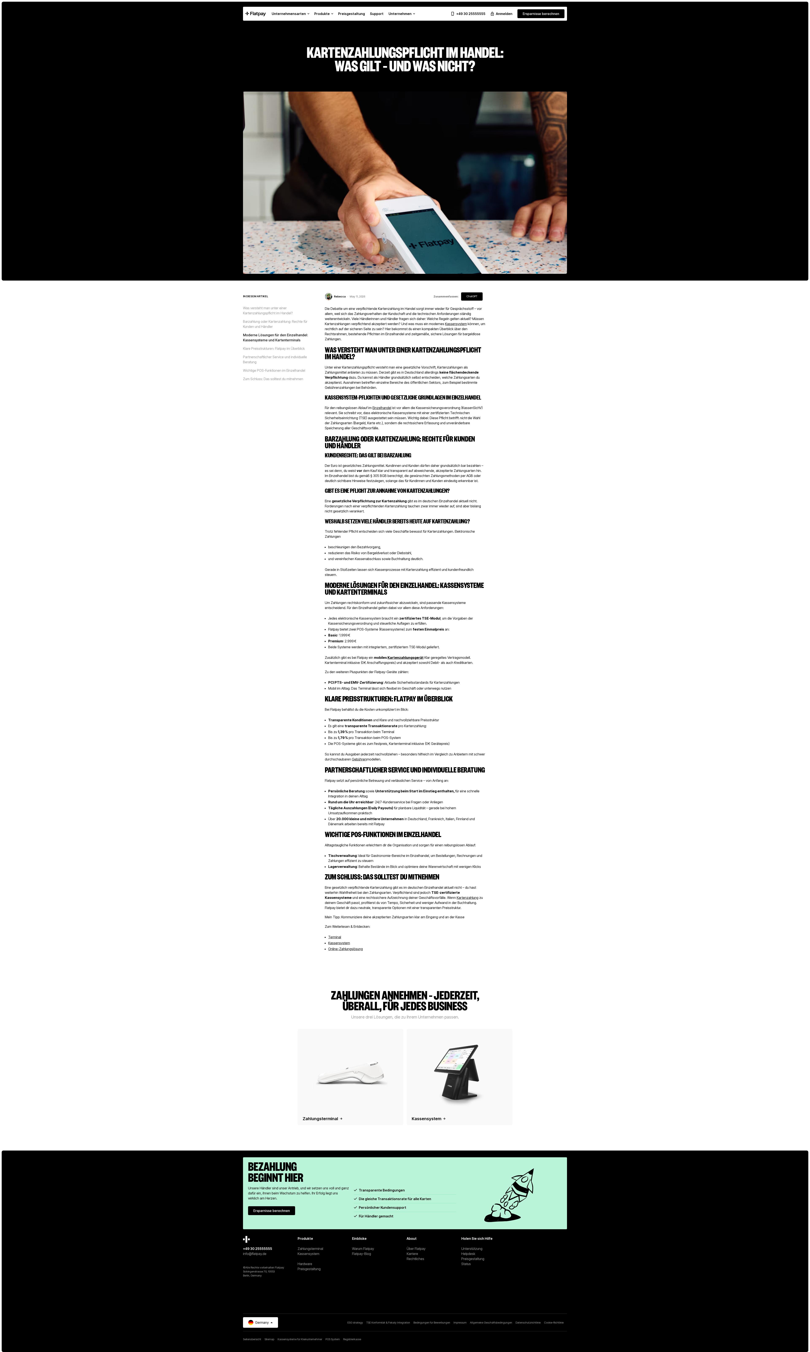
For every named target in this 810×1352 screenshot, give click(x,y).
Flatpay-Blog (361, 1254)
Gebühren (359, 759)
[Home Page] (256, 13)
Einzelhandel (382, 408)
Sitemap (269, 1339)
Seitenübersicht (252, 1339)
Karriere (412, 1254)
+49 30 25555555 (257, 1249)
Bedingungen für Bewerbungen (431, 1322)
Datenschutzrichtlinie (528, 1322)
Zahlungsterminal (310, 1249)
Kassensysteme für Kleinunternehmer (300, 1339)
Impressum (460, 1322)
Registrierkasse (352, 1339)
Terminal (334, 937)
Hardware (305, 1264)
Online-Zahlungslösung (345, 949)
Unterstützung (471, 1249)
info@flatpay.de (254, 1254)
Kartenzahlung (467, 897)
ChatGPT (471, 296)
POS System (332, 1339)
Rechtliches (415, 1259)
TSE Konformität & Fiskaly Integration (388, 1322)
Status (466, 1264)
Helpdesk (468, 1254)
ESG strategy (355, 1322)
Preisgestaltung (309, 1269)
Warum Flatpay (363, 1249)
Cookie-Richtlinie (554, 1322)
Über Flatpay (416, 1249)
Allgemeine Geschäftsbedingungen (491, 1322)
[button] (290, 13)
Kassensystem (456, 324)
